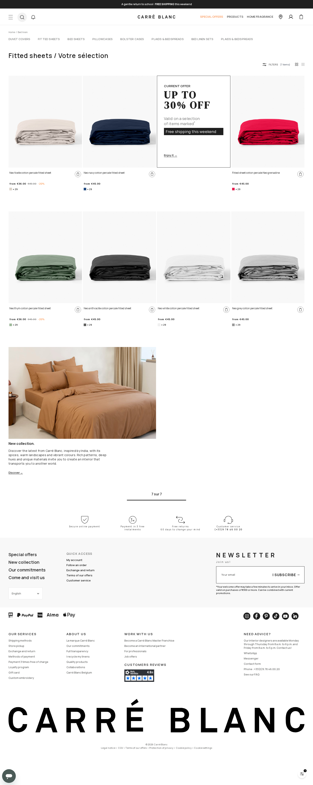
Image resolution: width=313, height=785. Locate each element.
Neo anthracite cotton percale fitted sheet (107, 308)
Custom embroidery (21, 678)
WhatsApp (250, 653)
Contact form (252, 664)
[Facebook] (256, 616)
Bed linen (23, 32)
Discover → (16, 472)
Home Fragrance (260, 17)
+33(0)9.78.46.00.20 (267, 669)
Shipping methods (20, 640)
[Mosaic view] (303, 64)
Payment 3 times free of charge (28, 662)
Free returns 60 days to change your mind (180, 528)
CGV (120, 747)
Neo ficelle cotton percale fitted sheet (30, 173)
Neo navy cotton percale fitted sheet (104, 173)
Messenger (251, 658)
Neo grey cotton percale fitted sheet (252, 308)
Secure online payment (84, 526)
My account (74, 560)
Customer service (78, 580)
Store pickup (16, 646)
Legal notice (108, 747)
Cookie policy (184, 747)
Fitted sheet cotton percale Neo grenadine (256, 173)
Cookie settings (203, 747)
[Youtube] (285, 616)
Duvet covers (19, 39)
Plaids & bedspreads (168, 39)
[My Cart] (301, 16)
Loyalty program (19, 667)
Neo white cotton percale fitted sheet (178, 308)
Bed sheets (76, 39)
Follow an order (76, 565)
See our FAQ (252, 674)
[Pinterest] (266, 616)
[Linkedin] (295, 616)
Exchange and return (80, 570)
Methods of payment (22, 656)
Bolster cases (132, 39)
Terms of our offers (79, 575)
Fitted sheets (49, 39)
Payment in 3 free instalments (133, 528)
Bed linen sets (202, 39)
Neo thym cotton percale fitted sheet (30, 308)
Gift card (14, 672)
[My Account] (290, 16)
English (16, 593)
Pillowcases (102, 39)
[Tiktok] (275, 616)
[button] (33, 17)
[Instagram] (246, 616)
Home (12, 32)
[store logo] (156, 16)
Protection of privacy (161, 747)
